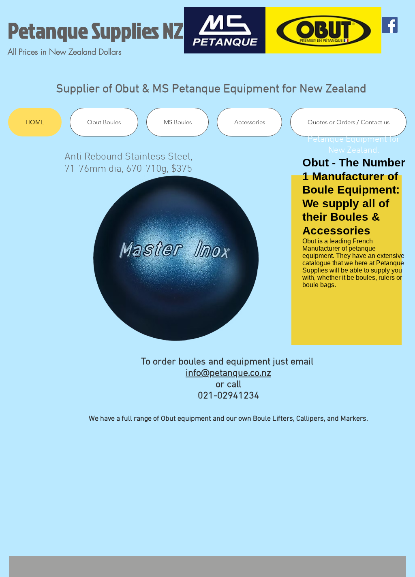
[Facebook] (390, 25)
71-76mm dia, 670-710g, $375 (128, 169)
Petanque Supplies (83, 30)
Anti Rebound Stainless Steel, (129, 157)
